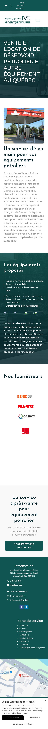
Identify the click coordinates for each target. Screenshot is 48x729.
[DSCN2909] (8, 311)
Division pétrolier (17, 596)
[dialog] (24, 713)
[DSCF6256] (39, 313)
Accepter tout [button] (13, 718)
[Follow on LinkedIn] (26, 607)
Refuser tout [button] (35, 717)
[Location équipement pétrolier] (18, 311)
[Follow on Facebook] (22, 607)
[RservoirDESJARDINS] (29, 313)
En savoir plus (22, 713)
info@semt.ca (16, 585)
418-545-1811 (15, 581)
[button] (24, 724)
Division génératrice (19, 600)
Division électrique (18, 592)
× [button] (45, 700)
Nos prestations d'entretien (24, 546)
